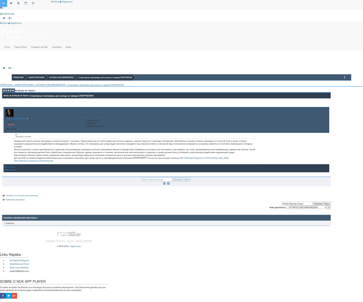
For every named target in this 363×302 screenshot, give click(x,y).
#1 (16, 134)
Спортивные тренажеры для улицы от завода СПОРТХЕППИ (105, 77)
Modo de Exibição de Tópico (16, 95)
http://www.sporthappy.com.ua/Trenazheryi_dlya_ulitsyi (204, 157)
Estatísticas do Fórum (19, 263)
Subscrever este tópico (15, 199)
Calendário (57, 47)
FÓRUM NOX (18, 77)
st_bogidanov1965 (17, 118)
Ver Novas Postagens (19, 260)
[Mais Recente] (168, 183)
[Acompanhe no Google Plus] (11, 18)
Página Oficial (20, 47)
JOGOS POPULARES (37, 77)
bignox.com (75, 246)
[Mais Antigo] (164, 183)
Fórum (7, 47)
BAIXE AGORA (83, 241)
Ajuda (68, 47)
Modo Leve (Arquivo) (19, 267)
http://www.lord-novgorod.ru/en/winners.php (33, 160)
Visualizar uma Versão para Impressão (22, 195)
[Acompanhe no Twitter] (6, 18)
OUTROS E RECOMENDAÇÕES (61, 77)
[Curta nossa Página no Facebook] (3, 296)
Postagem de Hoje (39, 47)
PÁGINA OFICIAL (55, 241)
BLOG (70, 241)
